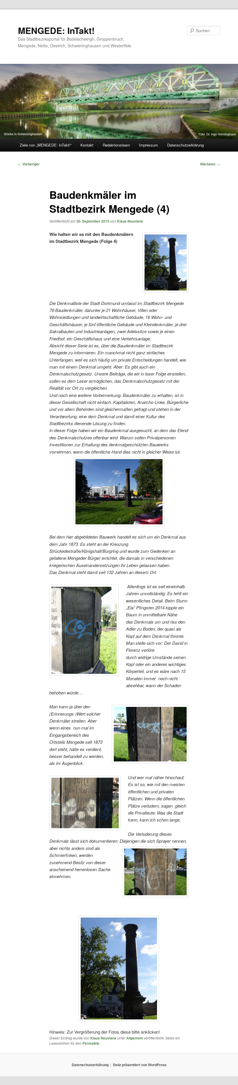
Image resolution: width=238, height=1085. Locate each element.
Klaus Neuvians (130, 221)
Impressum (148, 145)
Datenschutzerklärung (185, 145)
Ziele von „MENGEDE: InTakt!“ (45, 145)
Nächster (210, 164)
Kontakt (86, 145)
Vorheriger (29, 164)
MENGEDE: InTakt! (56, 30)
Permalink (90, 1043)
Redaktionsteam (116, 145)
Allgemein (134, 1038)
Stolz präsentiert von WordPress (140, 1064)
